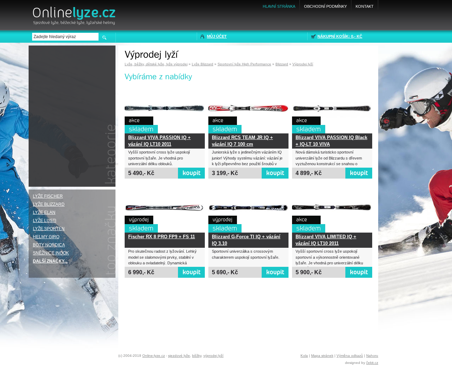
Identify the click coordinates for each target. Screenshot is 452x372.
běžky (196, 356)
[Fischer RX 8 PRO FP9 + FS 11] (165, 208)
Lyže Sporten (49, 228)
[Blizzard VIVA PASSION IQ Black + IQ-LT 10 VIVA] (332, 108)
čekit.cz (372, 363)
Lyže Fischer (48, 196)
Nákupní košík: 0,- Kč (339, 36)
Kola (304, 356)
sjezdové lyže (179, 356)
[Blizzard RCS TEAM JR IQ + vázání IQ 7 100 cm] (248, 108)
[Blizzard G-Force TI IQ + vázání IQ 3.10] (248, 208)
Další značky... (50, 261)
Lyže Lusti (44, 220)
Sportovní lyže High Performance (244, 64)
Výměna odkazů (350, 356)
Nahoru (372, 356)
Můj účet (217, 36)
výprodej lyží (213, 356)
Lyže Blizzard (202, 64)
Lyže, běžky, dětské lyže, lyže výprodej (156, 64)
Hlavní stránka (279, 6)
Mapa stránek (322, 356)
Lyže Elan (44, 212)
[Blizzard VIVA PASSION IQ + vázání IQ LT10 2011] (165, 108)
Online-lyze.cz (153, 356)
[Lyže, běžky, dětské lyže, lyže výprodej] (73, 13)
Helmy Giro (46, 236)
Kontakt (365, 6)
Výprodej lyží (302, 64)
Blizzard (281, 64)
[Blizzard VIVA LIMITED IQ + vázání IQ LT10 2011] (332, 208)
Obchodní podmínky (325, 6)
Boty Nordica (49, 244)
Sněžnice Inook (51, 253)
